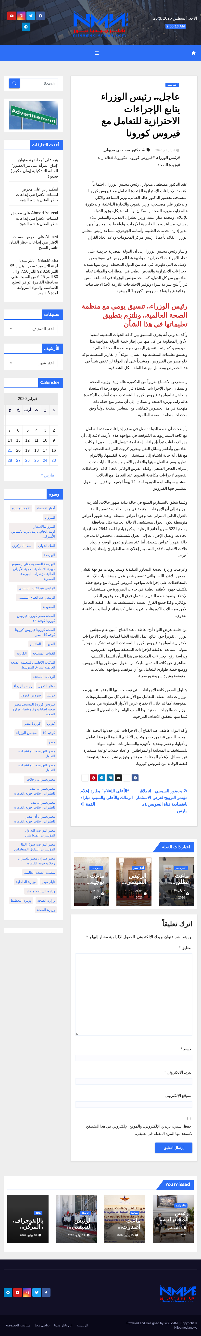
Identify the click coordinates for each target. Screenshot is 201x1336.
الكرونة (21, 653)
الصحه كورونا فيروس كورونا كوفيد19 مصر (35, 632)
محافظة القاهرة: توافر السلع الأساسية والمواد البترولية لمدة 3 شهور (35, 287)
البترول (50, 517)
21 (10, 450)
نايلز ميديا (48, 882)
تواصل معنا (42, 1325)
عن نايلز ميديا (63, 1325)
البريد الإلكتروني (178, 1072)
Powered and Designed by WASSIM (152, 1323)
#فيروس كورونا (142, 157)
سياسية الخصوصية (17, 1325)
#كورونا (121, 157)
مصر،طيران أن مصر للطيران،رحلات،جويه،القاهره (34, 818)
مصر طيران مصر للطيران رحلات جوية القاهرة (36, 860)
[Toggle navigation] (97, 53)
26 (27, 460)
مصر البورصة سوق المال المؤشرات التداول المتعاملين (34, 846)
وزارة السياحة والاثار (40, 891)
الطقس (35, 644)
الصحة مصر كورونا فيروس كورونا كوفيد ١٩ (36, 618)
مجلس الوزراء (26, 733)
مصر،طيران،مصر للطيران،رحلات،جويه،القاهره (34, 804)
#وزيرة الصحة (169, 165)
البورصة (49, 555)
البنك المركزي (22, 546)
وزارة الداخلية (26, 882)
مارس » (47, 475)
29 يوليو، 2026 (125, 1235)
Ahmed (51, 237)
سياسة (134, 1212)
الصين (51, 644)
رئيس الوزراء (22, 686)
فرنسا (51, 695)
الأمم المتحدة (21, 508)
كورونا (50, 723)
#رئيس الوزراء (168, 157)
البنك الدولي (46, 546)
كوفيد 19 (48, 733)
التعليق (185, 948)
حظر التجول (46, 686)
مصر (51, 742)
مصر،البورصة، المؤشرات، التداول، (36, 767)
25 (36, 460)
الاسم (186, 1049)
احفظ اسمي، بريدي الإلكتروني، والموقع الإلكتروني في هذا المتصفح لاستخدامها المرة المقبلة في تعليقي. (139, 1130)
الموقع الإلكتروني (178, 1095)
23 (53, 460)
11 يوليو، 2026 (76, 1235)
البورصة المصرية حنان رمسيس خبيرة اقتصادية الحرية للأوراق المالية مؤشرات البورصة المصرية (33, 571)
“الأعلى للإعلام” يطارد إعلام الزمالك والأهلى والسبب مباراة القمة (106, 797)
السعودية (48, 607)
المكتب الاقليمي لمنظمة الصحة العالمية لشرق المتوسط (33, 664)
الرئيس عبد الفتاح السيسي (36, 597)
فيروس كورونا (31, 695)
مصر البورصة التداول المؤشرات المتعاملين (40, 832)
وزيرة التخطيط (21, 900)
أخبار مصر (172, 84)
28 (10, 460)
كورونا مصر (32, 723)
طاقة (38, 1212)
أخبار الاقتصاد (45, 508)
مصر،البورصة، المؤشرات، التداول (36, 753)
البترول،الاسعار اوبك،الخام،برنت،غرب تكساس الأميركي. (33, 531)
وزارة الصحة (46, 900)
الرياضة (85, 1212)
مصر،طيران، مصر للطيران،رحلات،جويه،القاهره (34, 790)
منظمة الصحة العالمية (39, 872)
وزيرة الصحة (46, 910)
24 (45, 460)
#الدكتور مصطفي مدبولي (124, 150)
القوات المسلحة (43, 653)
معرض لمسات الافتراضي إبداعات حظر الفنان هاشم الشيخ (37, 194)
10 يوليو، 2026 (28, 1235)
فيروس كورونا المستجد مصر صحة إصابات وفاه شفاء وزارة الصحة (34, 709)
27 (18, 460)
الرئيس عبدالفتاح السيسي (37, 588)
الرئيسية (82, 1325)
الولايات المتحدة (44, 677)
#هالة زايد (105, 157)
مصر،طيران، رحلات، (40, 779)
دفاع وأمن (181, 1205)
